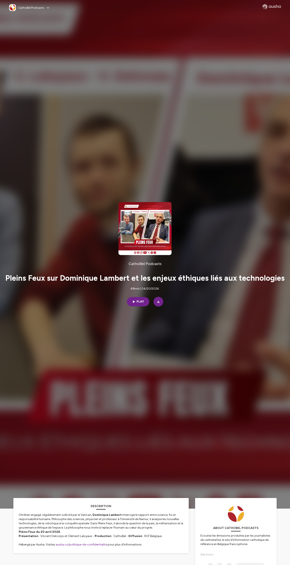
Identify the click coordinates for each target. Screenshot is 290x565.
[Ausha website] (271, 6)
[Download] (158, 302)
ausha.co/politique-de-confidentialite (81, 544)
